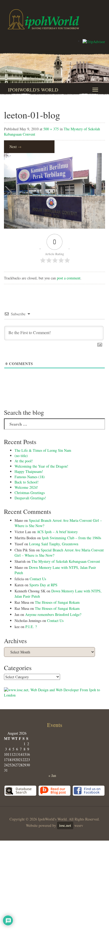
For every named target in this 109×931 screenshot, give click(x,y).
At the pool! (24, 460)
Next (15, 146)
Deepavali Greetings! (30, 497)
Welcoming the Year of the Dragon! (41, 466)
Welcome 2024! (26, 487)
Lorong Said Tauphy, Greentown (53, 543)
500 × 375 (51, 128)
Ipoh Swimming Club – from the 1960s (71, 537)
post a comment (68, 277)
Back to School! (27, 482)
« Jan (52, 775)
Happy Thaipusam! (29, 471)
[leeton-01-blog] (54, 190)
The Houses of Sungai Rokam (57, 602)
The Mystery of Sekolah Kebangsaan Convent (65, 561)
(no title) (21, 455)
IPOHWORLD (43, 19)
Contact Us (38, 578)
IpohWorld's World (33, 89)
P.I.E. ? (31, 626)
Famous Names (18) (30, 476)
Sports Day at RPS (43, 584)
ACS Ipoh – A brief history (57, 531)
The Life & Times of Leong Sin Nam (43, 450)
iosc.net (65, 825)
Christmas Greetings (30, 492)
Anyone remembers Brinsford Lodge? (53, 614)
